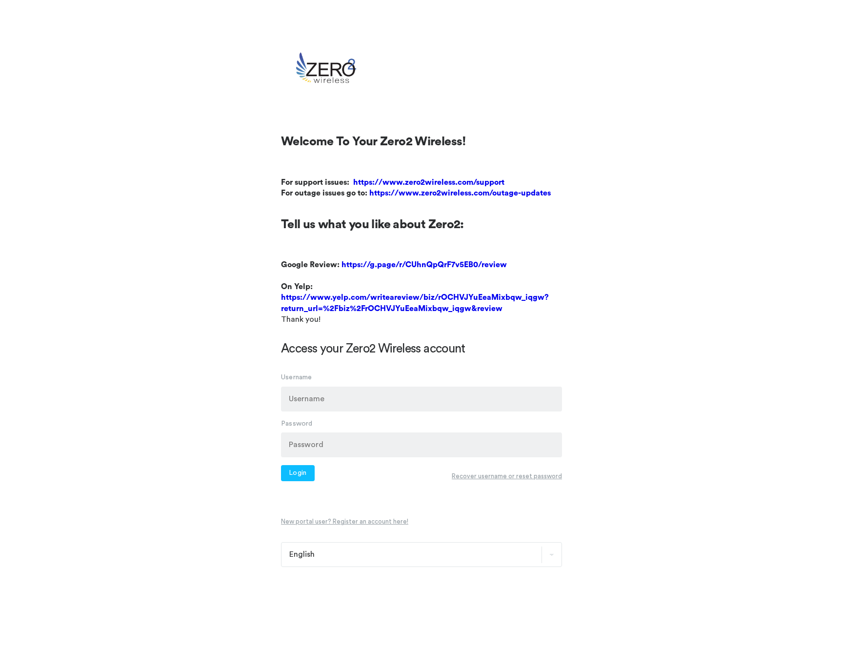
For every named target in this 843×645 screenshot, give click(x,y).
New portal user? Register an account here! (344, 522)
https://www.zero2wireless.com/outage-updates (460, 193)
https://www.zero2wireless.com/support (428, 182)
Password (297, 423)
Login (298, 473)
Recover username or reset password (507, 476)
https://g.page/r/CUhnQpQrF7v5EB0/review (424, 265)
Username (296, 377)
